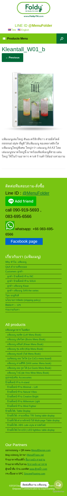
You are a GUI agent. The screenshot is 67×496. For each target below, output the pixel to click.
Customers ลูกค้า (14, 271)
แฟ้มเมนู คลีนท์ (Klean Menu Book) (25, 344)
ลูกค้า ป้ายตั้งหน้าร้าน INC (20, 276)
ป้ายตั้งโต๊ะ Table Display (18, 411)
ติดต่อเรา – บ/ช (13, 305)
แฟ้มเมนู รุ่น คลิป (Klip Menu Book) (25, 349)
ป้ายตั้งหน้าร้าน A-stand (17, 382)
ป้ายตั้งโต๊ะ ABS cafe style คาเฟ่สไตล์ (26, 425)
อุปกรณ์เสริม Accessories (18, 377)
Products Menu (17, 38)
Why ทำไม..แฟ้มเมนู (15, 262)
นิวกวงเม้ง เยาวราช (37, 464)
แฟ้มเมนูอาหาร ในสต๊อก (17, 330)
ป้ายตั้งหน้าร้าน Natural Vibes (22, 392)
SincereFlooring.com (34, 473)
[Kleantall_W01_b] (33, 131)
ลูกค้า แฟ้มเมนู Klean (18, 286)
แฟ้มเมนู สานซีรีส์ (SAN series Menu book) (29, 363)
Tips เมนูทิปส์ (12, 295)
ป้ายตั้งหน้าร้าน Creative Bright (22, 396)
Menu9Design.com (41, 450)
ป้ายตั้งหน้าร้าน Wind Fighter (21, 406)
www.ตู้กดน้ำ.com (38, 469)
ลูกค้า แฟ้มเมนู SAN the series (23, 290)
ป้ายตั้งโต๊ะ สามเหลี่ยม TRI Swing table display (31, 415)
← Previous (12, 57)
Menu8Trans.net (35, 455)
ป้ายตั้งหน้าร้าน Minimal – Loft (22, 387)
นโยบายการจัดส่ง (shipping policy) (23, 300)
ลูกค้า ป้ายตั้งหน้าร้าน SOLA (21, 281)
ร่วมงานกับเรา (12, 309)
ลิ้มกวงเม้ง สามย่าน (35, 459)
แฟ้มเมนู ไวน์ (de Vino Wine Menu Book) (28, 373)
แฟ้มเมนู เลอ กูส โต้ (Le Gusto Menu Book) (29, 368)
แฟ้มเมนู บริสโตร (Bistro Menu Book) (26, 339)
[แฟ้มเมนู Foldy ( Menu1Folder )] (33, 9)
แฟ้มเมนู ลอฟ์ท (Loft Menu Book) (24, 334)
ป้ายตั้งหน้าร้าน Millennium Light (23, 401)
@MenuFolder (36, 193)
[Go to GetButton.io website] (58, 491)
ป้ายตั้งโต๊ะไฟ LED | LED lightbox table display (31, 430)
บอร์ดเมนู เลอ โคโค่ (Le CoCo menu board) (29, 358)
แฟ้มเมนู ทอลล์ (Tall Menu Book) (24, 353)
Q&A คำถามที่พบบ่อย (16, 267)
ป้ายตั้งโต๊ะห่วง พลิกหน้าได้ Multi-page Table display (33, 420)
